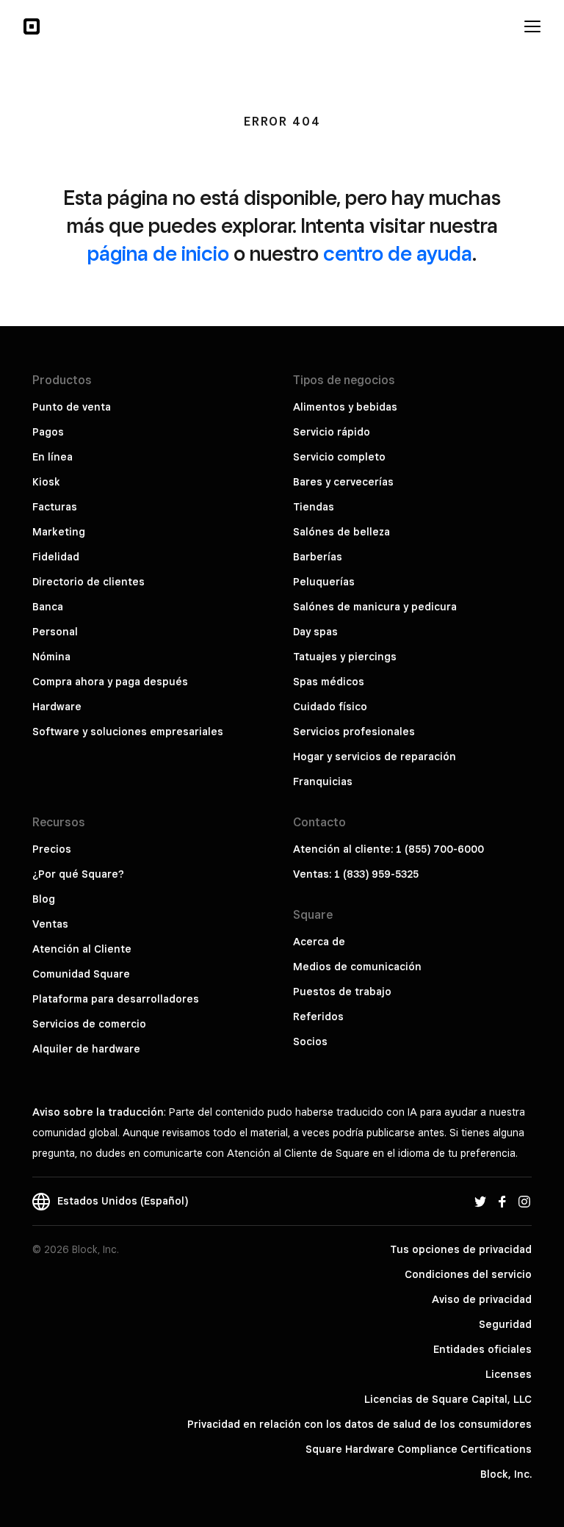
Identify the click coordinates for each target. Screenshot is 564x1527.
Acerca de (319, 941)
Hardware (57, 706)
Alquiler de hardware (86, 1049)
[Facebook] (502, 1201)
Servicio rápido (331, 432)
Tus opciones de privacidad (461, 1249)
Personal (55, 632)
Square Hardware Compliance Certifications (419, 1449)
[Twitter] (480, 1201)
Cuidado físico (330, 706)
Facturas (54, 507)
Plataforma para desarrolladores (115, 999)
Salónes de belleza (341, 532)
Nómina (51, 657)
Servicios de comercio (89, 1024)
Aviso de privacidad (482, 1299)
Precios (51, 849)
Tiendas (313, 507)
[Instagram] (524, 1201)
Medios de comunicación (357, 966)
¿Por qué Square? (78, 874)
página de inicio (158, 253)
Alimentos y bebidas (345, 407)
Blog (43, 899)
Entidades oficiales (482, 1349)
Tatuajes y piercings (345, 657)
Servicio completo (339, 457)
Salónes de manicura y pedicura (375, 607)
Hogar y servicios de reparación (374, 756)
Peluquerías (324, 582)
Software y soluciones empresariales (127, 731)
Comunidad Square (81, 974)
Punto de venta (71, 407)
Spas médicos (328, 681)
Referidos (318, 1016)
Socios (310, 1041)
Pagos (48, 432)
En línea (52, 457)
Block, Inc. (506, 1474)
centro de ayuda (397, 253)
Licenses (508, 1374)
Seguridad (505, 1324)
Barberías (317, 557)
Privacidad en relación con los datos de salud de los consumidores (359, 1424)
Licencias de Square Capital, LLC (448, 1399)
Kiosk (46, 482)
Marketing (58, 532)
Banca (47, 607)
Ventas (50, 924)
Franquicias (322, 781)
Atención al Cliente (81, 949)
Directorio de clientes (88, 582)
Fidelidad (55, 557)
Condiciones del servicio (468, 1274)
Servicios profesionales (354, 731)
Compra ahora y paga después (110, 681)
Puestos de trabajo (342, 991)
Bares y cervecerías (343, 482)
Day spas (315, 632)
